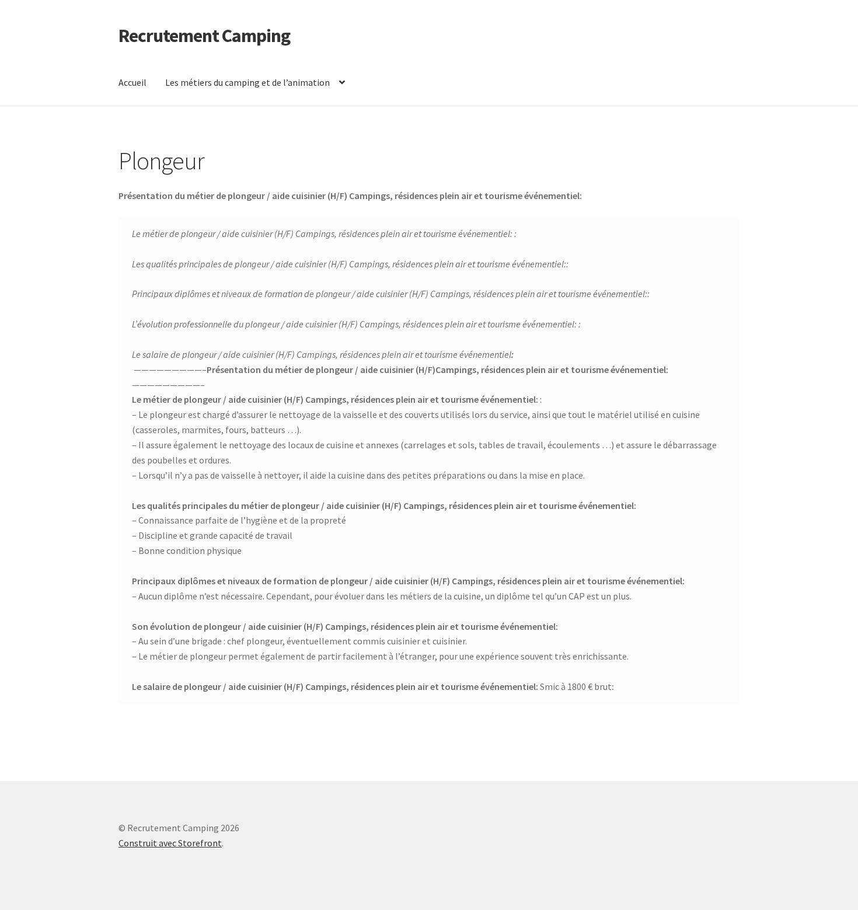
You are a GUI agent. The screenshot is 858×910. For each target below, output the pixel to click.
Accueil (132, 82)
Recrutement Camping (204, 35)
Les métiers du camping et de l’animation (247, 82)
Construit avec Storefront (170, 843)
